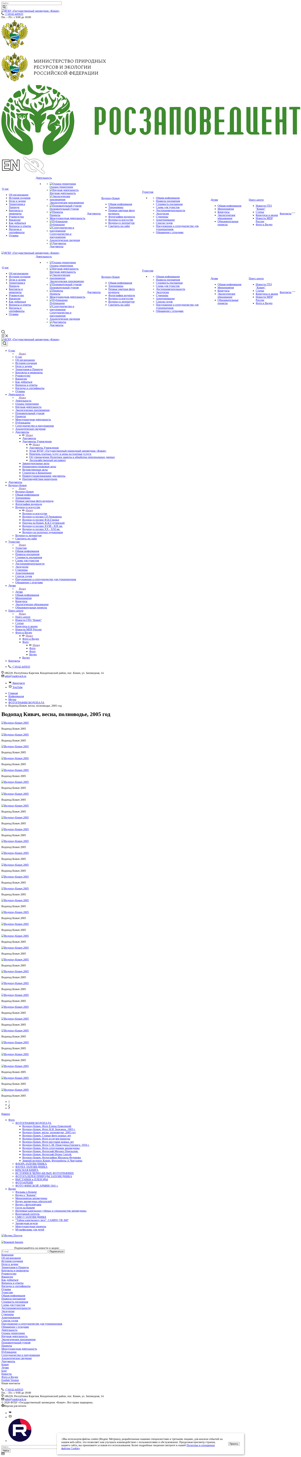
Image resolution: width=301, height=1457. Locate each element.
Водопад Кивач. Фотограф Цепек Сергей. (47, 1154)
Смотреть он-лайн (119, 226)
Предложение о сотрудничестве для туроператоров (31, 1323)
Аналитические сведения (65, 240)
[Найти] (4, 7)
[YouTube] (10, 1417)
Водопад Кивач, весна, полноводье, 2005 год (49, 1132)
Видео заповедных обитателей (33, 1201)
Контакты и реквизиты (16, 212)
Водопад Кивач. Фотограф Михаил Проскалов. (50, 1151)
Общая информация (120, 204)
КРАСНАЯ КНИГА (26, 1170)
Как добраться (17, 222)
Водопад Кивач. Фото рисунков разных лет (48, 1141)
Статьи (260, 211)
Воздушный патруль (27, 1213)
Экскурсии (162, 213)
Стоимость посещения (169, 204)
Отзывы (13, 235)
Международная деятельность (67, 218)
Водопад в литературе (121, 222)
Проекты (55, 215)
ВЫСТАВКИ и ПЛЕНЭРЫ (31, 1179)
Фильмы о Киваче (26, 1191)
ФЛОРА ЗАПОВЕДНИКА (31, 1163)
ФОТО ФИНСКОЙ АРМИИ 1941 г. (36, 1185)
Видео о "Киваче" (26, 1195)
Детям (214, 199)
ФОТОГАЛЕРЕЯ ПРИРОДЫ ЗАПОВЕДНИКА (43, 1176)
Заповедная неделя (26, 1223)
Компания (7, 1254)
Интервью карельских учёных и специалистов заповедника (50, 1210)
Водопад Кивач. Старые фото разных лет (46, 1135)
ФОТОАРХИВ (24, 1182)
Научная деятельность (63, 193)
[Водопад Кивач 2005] (15, 722)
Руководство (16, 216)
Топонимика (115, 207)
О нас (5, 188)
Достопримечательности (170, 210)
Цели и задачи (17, 201)
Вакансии (15, 219)
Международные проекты (30, 1226)
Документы (56, 246)
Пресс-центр (256, 199)
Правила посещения (168, 201)
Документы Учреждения (44, 447)
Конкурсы (224, 211)
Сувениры (162, 216)
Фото (32, 648)
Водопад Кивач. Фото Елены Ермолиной (46, 1126)
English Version (10, 1380)
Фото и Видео (264, 224)
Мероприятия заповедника (31, 1198)
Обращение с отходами (169, 232)
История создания (19, 197)
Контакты (285, 213)
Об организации (18, 194)
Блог (4, 1370)
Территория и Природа (17, 206)
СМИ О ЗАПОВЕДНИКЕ (30, 1217)
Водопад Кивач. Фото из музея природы (46, 1138)
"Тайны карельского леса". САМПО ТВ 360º (41, 1220)
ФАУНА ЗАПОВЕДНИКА (31, 1166)
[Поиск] (4, 343)
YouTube (18, 687)
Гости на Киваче (25, 1207)
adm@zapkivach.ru (15, 676)
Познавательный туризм (64, 208)
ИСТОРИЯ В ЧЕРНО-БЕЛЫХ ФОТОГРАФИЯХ (44, 1173)
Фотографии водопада (121, 216)
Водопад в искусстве (120, 219)
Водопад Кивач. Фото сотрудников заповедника (51, 1148)
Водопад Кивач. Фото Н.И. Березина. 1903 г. (48, 1129)
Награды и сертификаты (17, 231)
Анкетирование (165, 219)
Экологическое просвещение (67, 202)
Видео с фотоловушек (28, 1204)
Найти (6, 1450)
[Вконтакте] (10, 1412)
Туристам (147, 191)
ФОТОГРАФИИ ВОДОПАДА (33, 1123)
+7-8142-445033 (14, 14)
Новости (6, 1373)
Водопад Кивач (110, 198)
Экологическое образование (226, 217)
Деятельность (44, 177)
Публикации (57, 224)
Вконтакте (19, 683)
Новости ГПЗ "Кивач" (264, 207)
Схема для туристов (168, 207)
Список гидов (164, 222)
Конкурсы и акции (267, 215)
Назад (22, 353)
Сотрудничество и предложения (60, 235)
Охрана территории (61, 186)
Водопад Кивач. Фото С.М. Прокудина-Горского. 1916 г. (55, 1144)
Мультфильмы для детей (29, 1229)
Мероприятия (226, 208)
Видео (12, 1188)
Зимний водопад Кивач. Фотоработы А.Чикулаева (52, 1160)
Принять (234, 1444)
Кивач (5, 1364)
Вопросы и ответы (20, 226)
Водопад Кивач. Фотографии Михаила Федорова (51, 1157)
